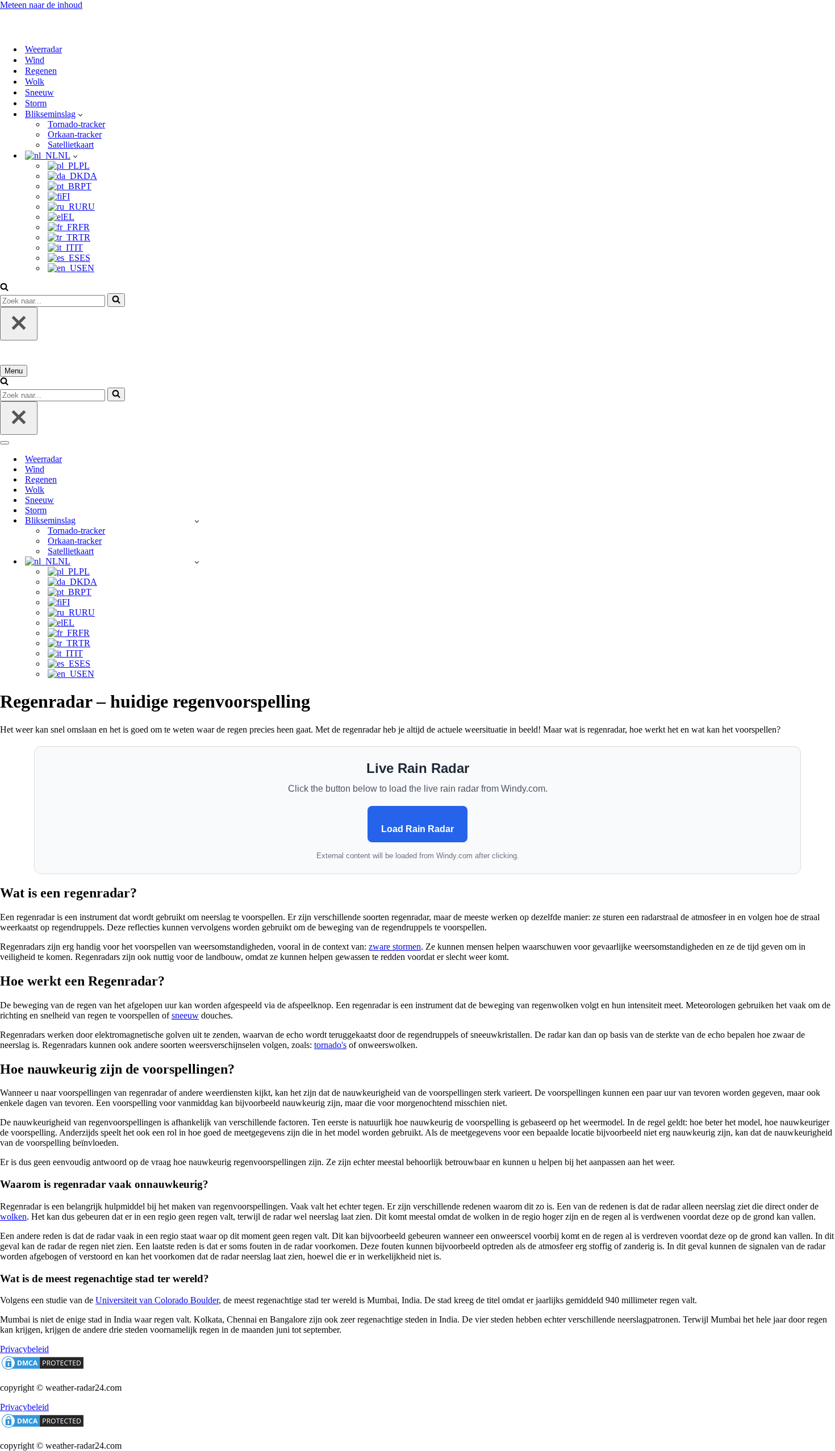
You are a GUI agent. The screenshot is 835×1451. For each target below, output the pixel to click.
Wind (34, 60)
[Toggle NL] (196, 562)
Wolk (34, 81)
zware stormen (395, 946)
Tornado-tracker (76, 124)
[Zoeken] (4, 288)
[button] (80, 114)
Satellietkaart (71, 144)
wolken (13, 1216)
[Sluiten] (18, 323)
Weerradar (43, 49)
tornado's (330, 1045)
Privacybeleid (24, 1349)
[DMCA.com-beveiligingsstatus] (42, 1368)
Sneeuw (39, 92)
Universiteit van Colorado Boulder (157, 1300)
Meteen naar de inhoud (41, 5)
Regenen (41, 71)
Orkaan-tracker (75, 134)
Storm (36, 103)
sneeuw (185, 1015)
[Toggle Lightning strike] (196, 521)
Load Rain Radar (417, 829)
